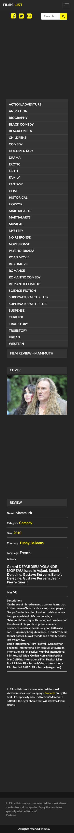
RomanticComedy (24, 284)
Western (16, 343)
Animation (18, 111)
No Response (20, 237)
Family (14, 177)
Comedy (15, 144)
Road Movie (19, 257)
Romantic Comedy (24, 277)
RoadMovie (18, 264)
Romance (17, 270)
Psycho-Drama (21, 251)
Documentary (21, 151)
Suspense (16, 310)
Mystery (16, 230)
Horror (15, 204)
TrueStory (18, 330)
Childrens (17, 137)
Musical (16, 224)
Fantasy (16, 184)
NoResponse (19, 244)
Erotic (14, 164)
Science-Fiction (22, 290)
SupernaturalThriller (28, 304)
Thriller (16, 317)
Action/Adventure (25, 104)
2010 (17, 533)
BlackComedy (21, 131)
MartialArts (20, 217)
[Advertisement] (37, 59)
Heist (13, 191)
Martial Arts (20, 211)
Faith (13, 171)
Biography (18, 117)
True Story (18, 324)
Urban (14, 337)
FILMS (12, 5)
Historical (18, 197)
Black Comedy (21, 124)
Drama (15, 157)
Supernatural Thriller (28, 297)
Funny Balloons (32, 543)
